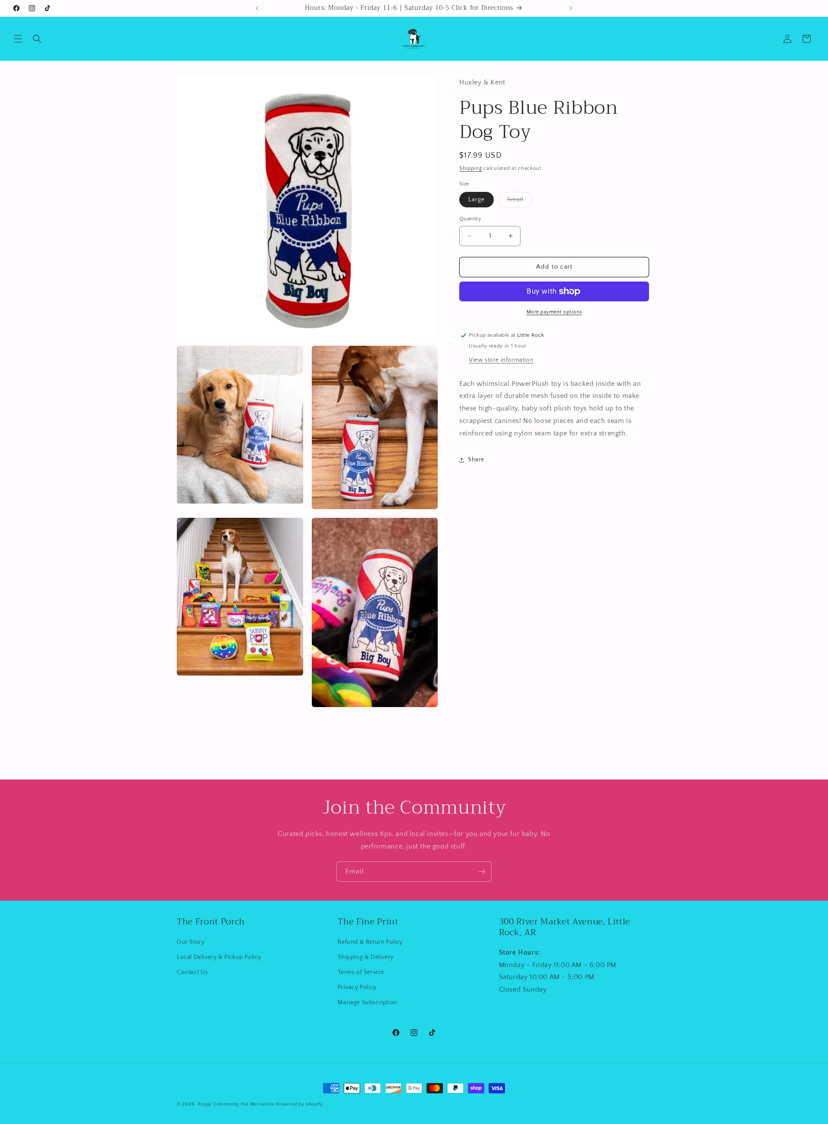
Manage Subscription (367, 1002)
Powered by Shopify (299, 1104)
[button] (18, 38)
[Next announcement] (570, 8)
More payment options (554, 312)
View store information (501, 360)
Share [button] (476, 459)
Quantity (470, 219)
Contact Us (192, 972)
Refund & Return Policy (370, 942)
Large (476, 199)
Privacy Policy (357, 987)
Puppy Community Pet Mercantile (236, 1104)
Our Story (190, 942)
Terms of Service (361, 972)
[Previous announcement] (257, 8)
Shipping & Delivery (365, 957)
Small (520, 201)
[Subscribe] (481, 871)
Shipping (470, 168)
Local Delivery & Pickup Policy (219, 957)
